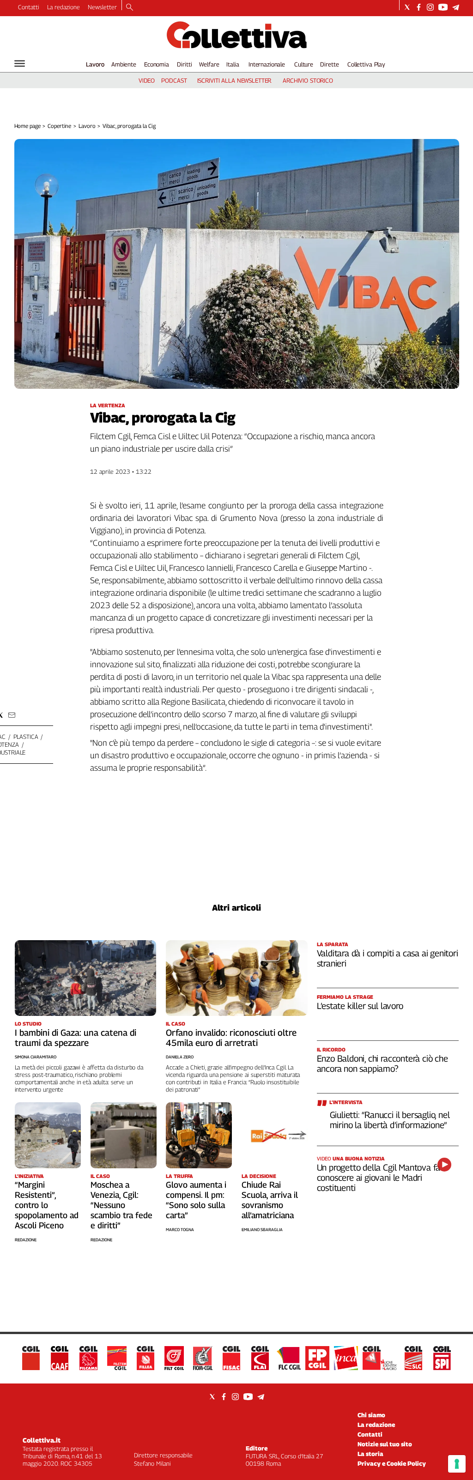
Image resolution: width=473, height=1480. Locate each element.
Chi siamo (371, 1415)
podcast (174, 80)
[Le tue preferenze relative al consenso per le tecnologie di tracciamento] (457, 1464)
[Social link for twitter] (407, 7)
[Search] (129, 8)
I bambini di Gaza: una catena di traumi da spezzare (75, 1037)
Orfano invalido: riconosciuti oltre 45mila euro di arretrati (231, 1037)
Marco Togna (180, 1229)
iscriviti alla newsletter (234, 80)
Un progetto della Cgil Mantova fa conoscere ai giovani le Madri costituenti (379, 1177)
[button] (11, 715)
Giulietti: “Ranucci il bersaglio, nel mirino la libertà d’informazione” (390, 1120)
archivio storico (308, 80)
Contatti (28, 7)
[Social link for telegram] (455, 7)
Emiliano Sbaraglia (262, 1229)
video (147, 80)
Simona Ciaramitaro (35, 1056)
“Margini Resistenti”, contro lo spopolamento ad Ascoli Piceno (47, 1205)
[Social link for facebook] (418, 7)
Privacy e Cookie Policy (392, 1463)
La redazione (63, 7)
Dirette (329, 64)
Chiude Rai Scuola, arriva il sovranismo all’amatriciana (270, 1200)
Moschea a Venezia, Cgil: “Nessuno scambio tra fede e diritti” (121, 1205)
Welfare (209, 64)
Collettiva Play (366, 64)
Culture (303, 64)
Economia (156, 64)
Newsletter (102, 7)
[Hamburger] (19, 63)
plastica (25, 736)
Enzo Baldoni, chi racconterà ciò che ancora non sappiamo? (382, 1063)
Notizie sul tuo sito (385, 1444)
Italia (232, 64)
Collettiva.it (42, 1440)
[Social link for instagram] (430, 7)
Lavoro (95, 64)
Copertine (59, 125)
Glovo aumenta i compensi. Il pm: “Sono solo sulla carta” (196, 1200)
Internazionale (267, 64)
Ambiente (123, 64)
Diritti (184, 64)
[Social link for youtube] (443, 7)
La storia (370, 1453)
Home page (27, 125)
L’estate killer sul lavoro (360, 1006)
